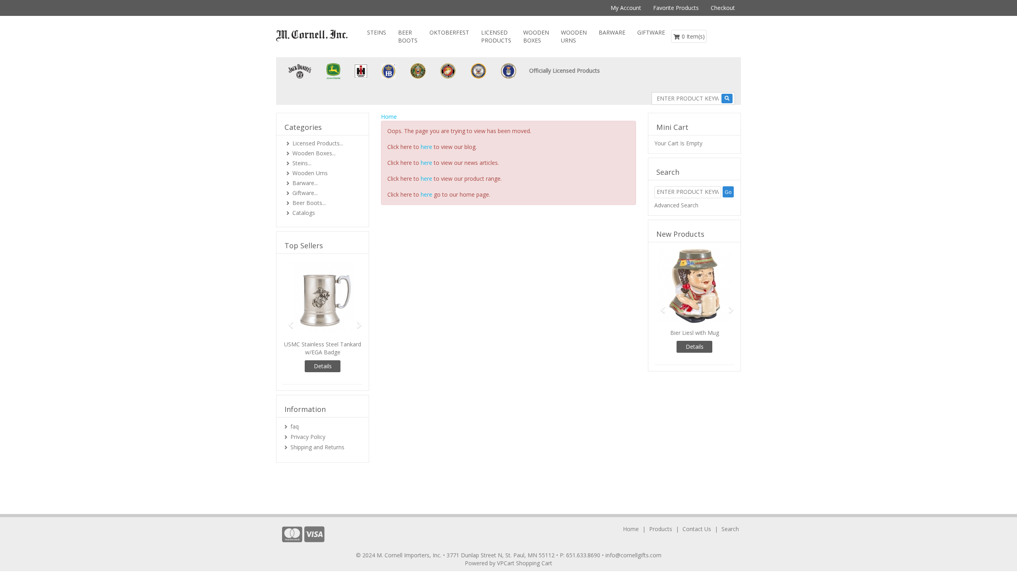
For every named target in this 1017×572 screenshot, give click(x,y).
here (426, 147)
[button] (288, 321)
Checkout (723, 8)
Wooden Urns (574, 36)
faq (294, 426)
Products (660, 529)
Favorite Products (676, 8)
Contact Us (697, 529)
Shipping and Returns (317, 447)
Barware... (305, 183)
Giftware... (305, 193)
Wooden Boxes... (314, 153)
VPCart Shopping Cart (524, 563)
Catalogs (303, 212)
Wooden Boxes (536, 36)
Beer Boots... (309, 203)
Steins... (301, 163)
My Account (626, 8)
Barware (612, 32)
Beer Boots (408, 36)
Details (323, 366)
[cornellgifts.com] (312, 35)
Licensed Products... (317, 143)
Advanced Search (676, 205)
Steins (376, 32)
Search (730, 529)
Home (389, 116)
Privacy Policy (307, 437)
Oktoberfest (449, 32)
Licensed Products (496, 36)
